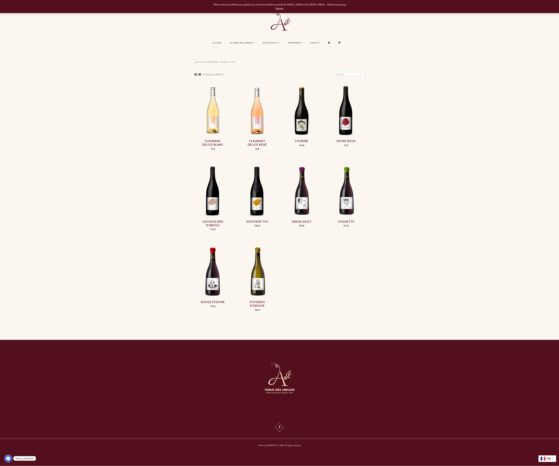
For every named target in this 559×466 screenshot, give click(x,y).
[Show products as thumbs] (195, 74)
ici (344, 4)
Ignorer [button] (279, 8)
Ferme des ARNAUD (267, 445)
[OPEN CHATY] (8, 458)
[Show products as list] (199, 74)
